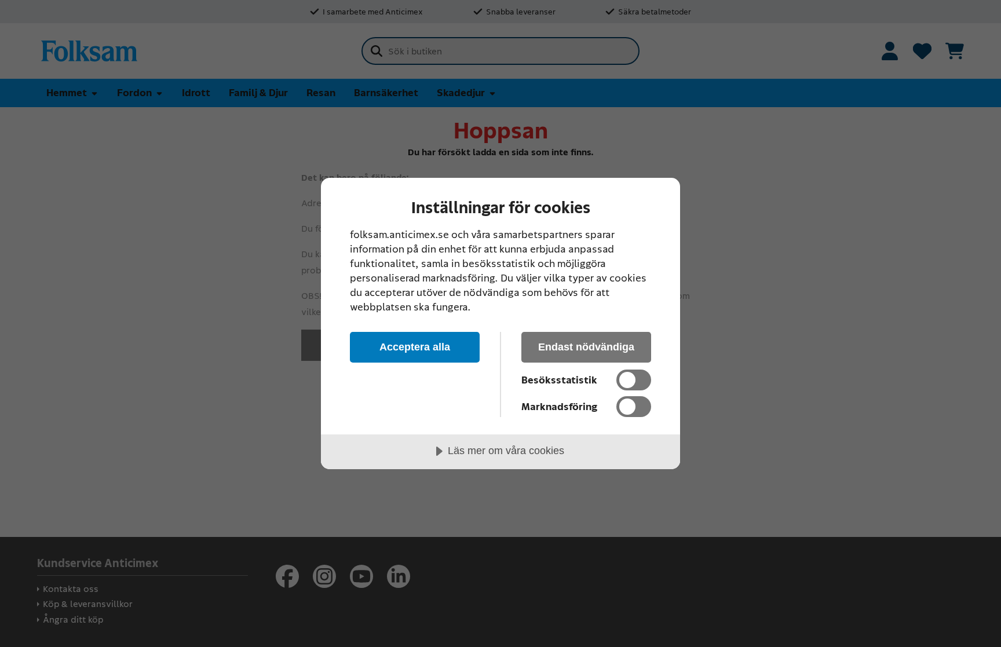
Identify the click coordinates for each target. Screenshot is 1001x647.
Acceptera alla (414, 347)
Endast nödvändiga (586, 347)
